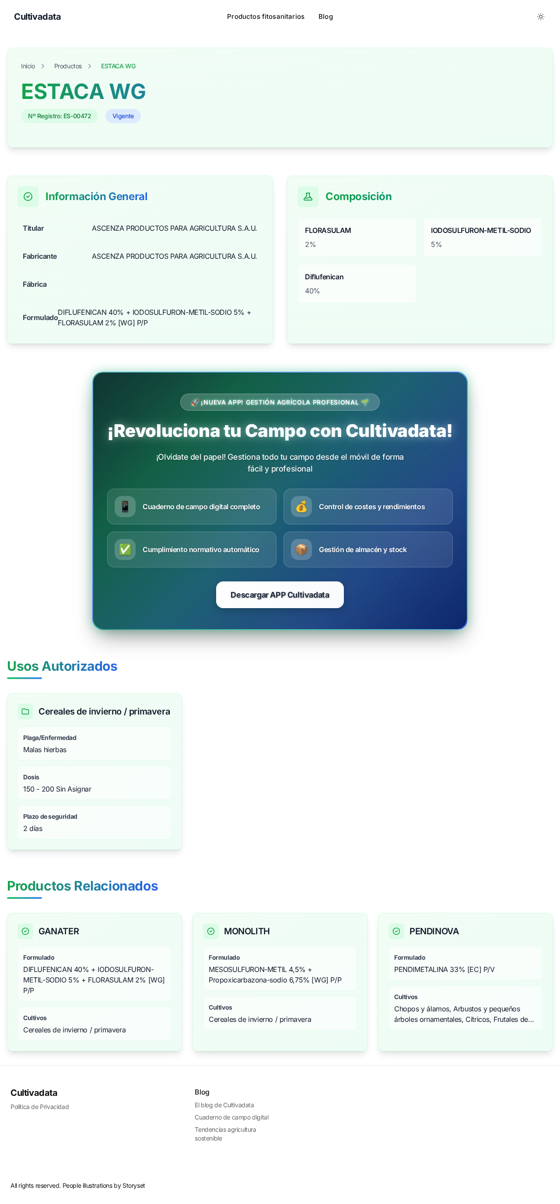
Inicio (28, 66)
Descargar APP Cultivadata (280, 594)
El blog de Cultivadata (224, 1105)
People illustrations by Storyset (104, 1185)
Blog (325, 16)
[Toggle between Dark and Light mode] (541, 16)
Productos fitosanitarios (265, 16)
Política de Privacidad (39, 1106)
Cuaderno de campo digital (231, 1117)
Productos (68, 66)
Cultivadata (34, 1093)
